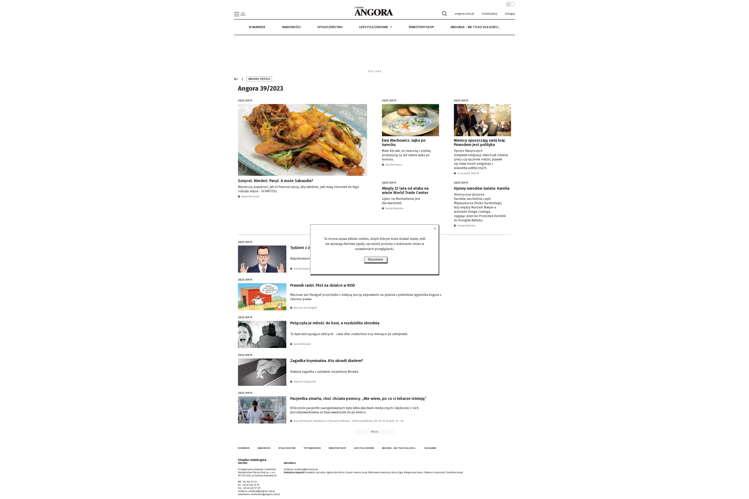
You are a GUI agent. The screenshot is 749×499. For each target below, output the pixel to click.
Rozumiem (375, 259)
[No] (435, 228)
